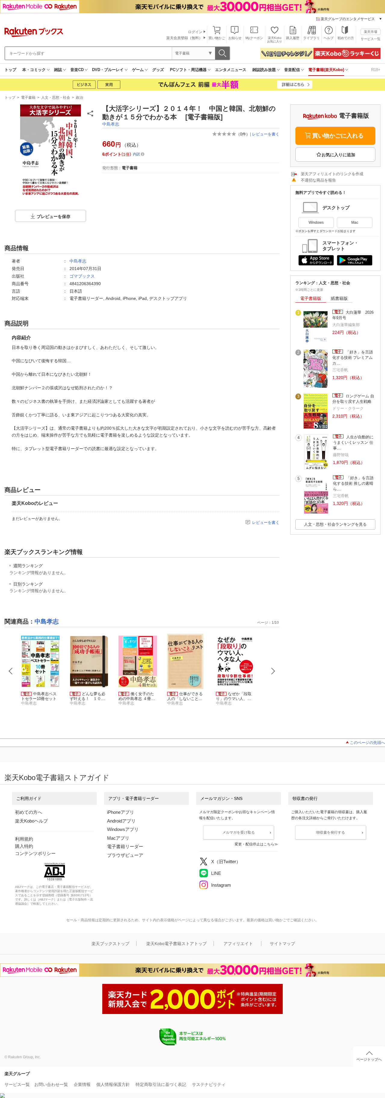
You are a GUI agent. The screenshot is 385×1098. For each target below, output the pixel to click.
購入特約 (24, 846)
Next (273, 671)
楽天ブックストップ (110, 943)
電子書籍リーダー (125, 846)
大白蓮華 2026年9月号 (353, 315)
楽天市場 (370, 31)
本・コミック (34, 69)
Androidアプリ (121, 820)
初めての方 (345, 38)
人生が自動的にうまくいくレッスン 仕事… (353, 442)
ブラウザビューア (125, 855)
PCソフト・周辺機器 (188, 69)
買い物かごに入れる (338, 135)
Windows (316, 222)
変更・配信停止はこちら (254, 844)
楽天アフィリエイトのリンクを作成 (332, 174)
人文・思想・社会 (55, 97)
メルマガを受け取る (238, 832)
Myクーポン (254, 38)
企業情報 (82, 1084)
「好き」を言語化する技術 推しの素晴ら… (353, 483)
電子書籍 (28, 97)
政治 (79, 97)
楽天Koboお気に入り (274, 39)
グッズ (158, 69)
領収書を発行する (330, 832)
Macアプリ (118, 838)
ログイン (195, 32)
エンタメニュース (230, 69)
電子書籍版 (310, 298)
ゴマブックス (82, 276)
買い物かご (216, 38)
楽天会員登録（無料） (184, 38)
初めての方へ (28, 812)
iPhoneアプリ (120, 812)
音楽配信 (292, 69)
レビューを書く (265, 134)
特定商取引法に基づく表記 (161, 1084)
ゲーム (138, 69)
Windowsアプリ (123, 829)
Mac (354, 222)
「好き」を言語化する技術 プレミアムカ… (352, 357)
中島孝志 (110, 124)
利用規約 (24, 838)
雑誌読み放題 (264, 69)
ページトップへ (369, 1059)
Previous (11, 671)
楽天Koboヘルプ (31, 820)
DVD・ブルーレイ (108, 69)
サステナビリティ (209, 1084)
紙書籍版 (339, 298)
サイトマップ (282, 943)
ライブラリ (311, 38)
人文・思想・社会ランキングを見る (335, 524)
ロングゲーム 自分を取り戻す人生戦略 (353, 399)
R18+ (375, 69)
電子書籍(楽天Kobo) (326, 69)
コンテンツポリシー (35, 853)
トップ (10, 69)
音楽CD (77, 69)
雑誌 (58, 69)
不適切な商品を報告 (318, 180)
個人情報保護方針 (113, 1084)
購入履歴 (292, 38)
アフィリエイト (238, 943)
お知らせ (235, 38)
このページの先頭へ (367, 742)
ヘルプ (329, 38)
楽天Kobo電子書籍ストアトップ (176, 943)
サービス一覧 (370, 39)
